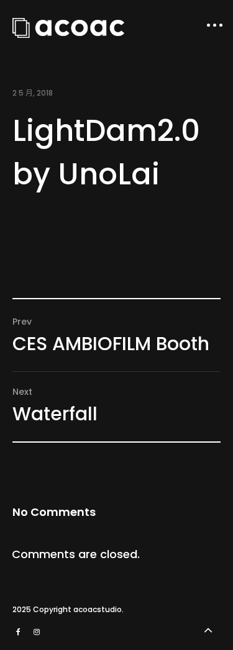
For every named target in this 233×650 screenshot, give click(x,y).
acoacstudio (97, 609)
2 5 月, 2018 (32, 93)
